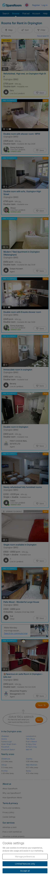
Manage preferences (25, 856)
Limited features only (25, 863)
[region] (25, 857)
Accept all (25, 870)
